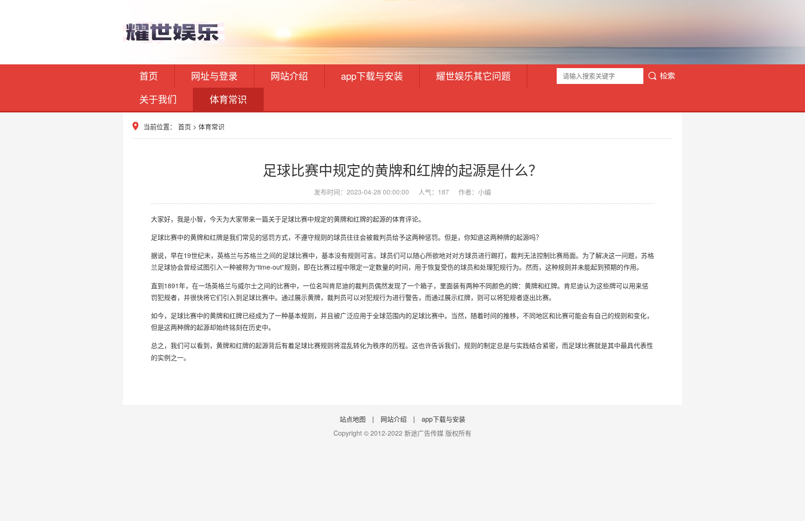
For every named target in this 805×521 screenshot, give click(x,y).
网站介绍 (289, 76)
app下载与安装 (372, 76)
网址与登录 (214, 76)
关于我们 (158, 99)
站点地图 (353, 419)
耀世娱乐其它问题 (473, 76)
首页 (148, 76)
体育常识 (228, 99)
